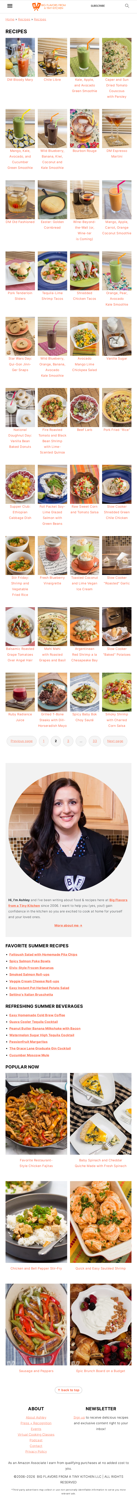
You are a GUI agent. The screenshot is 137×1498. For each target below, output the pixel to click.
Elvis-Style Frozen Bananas (31, 968)
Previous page (22, 741)
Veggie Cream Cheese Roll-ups (34, 981)
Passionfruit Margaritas (28, 1042)
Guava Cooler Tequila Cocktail (33, 1022)
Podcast (36, 1440)
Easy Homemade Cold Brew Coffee (37, 1015)
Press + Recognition (36, 1423)
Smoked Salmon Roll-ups (29, 974)
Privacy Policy (36, 1451)
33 (95, 741)
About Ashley (36, 1417)
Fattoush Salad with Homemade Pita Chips (43, 954)
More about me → (68, 925)
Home (10, 19)
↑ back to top (68, 1390)
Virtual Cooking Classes (36, 1435)
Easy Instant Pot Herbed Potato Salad (39, 988)
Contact (36, 1446)
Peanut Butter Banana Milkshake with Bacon (45, 1028)
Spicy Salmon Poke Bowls (30, 961)
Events (36, 1429)
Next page (115, 741)
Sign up (79, 1417)
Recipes (24, 19)
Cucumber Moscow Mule (29, 1055)
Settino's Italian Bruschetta (31, 995)
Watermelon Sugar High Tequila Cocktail (41, 1035)
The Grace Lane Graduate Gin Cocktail (40, 1048)
